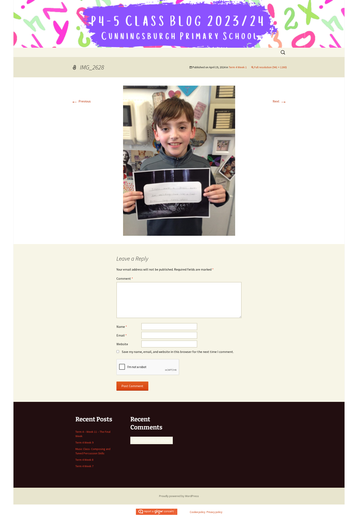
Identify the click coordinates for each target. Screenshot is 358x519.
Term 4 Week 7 (84, 466)
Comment (124, 278)
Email (121, 335)
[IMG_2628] (179, 160)
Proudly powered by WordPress (179, 496)
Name (121, 327)
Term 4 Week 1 (238, 67)
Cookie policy (197, 512)
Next (280, 101)
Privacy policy (214, 512)
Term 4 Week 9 (84, 442)
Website (122, 344)
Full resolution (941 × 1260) (270, 67)
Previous (81, 101)
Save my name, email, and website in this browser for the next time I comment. (178, 352)
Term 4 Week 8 (84, 460)
